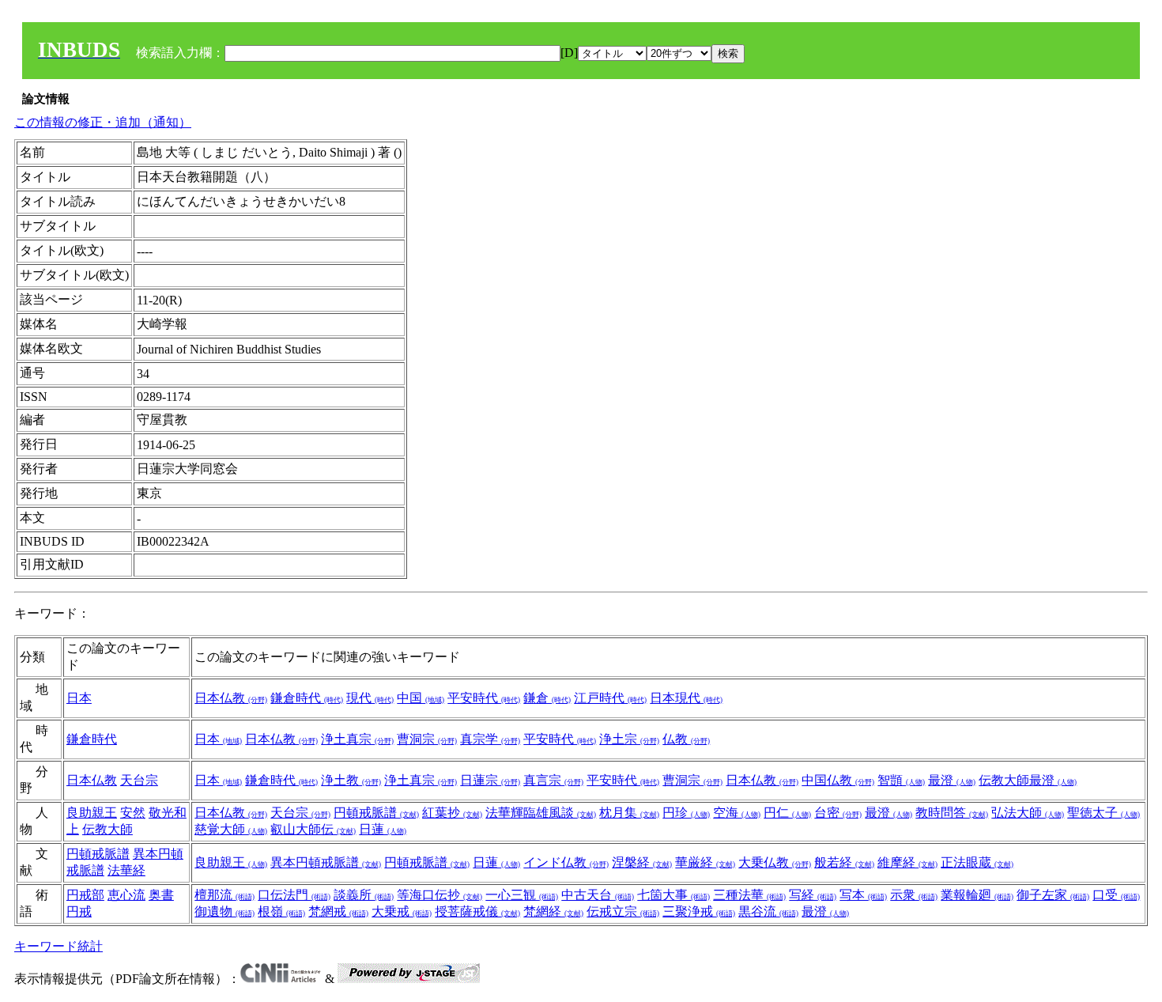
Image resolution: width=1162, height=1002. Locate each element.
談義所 (364, 895)
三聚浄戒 (698, 911)
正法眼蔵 (977, 862)
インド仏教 (566, 862)
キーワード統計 (58, 946)
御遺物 (224, 911)
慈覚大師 (230, 829)
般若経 (844, 862)
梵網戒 (338, 911)
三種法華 (749, 895)
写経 (812, 895)
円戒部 (85, 895)
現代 (370, 698)
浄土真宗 (357, 739)
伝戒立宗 (623, 911)
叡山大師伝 (313, 829)
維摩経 (907, 862)
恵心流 (126, 895)
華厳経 (705, 862)
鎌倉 (547, 698)
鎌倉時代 (306, 698)
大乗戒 (402, 911)
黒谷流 (768, 911)
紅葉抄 (452, 812)
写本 (863, 895)
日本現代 (686, 698)
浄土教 (351, 780)
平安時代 (483, 698)
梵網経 (553, 911)
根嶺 (281, 911)
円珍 (686, 812)
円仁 (787, 812)
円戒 (79, 911)
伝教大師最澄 (1028, 780)
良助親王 (91, 812)
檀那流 (224, 895)
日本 (79, 698)
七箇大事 (673, 895)
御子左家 (1053, 895)
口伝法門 (294, 895)
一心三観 (521, 895)
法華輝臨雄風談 (540, 812)
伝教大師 (107, 829)
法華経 (126, 870)
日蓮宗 (490, 780)
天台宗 (139, 780)
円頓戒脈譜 (376, 812)
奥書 (161, 895)
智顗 (901, 780)
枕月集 (629, 812)
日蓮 (382, 829)
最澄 (951, 780)
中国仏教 (838, 780)
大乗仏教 (774, 862)
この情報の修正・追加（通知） (102, 122)
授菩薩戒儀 (477, 911)
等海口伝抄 (439, 895)
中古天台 (597, 895)
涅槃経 (642, 862)
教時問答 (951, 812)
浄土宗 (629, 739)
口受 (1116, 895)
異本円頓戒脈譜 (325, 862)
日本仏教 (230, 698)
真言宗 (553, 780)
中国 (420, 698)
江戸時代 (610, 698)
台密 (838, 812)
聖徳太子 (1103, 812)
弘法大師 (1027, 812)
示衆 (914, 895)
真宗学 (490, 739)
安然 (132, 812)
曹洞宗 (427, 739)
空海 (736, 812)
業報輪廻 (977, 895)
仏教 (686, 739)
